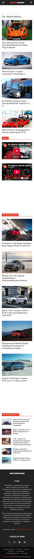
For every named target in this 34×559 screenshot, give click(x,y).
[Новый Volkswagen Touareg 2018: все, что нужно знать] (17, 365)
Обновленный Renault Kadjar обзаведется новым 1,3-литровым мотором (15, 345)
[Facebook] (9, 542)
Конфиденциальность (13, 553)
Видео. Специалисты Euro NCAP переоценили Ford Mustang (21, 431)
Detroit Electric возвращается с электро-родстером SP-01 (16, 131)
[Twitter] (19, 542)
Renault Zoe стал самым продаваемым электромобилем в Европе (14, 278)
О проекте (19, 549)
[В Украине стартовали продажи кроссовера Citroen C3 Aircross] (17, 230)
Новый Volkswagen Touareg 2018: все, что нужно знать (14, 379)
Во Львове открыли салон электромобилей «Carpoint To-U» (16, 103)
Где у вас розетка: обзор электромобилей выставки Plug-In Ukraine (15, 45)
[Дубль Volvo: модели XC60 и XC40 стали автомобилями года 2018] (17, 297)
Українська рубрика (9, 549)
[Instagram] (14, 542)
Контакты (11, 551)
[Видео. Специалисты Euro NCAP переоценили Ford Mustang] (6, 432)
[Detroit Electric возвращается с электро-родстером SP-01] (17, 118)
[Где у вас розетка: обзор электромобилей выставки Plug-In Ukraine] (17, 30)
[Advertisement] (17, 8)
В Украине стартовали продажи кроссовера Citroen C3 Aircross (16, 244)
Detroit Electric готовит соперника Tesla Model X (13, 72)
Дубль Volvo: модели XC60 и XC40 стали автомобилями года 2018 (15, 312)
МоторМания (7, 556)
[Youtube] (25, 542)
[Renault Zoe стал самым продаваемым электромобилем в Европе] (17, 262)
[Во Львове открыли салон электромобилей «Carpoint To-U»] (17, 88)
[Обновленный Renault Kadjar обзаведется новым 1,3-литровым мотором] (17, 331)
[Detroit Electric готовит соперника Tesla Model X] (17, 60)
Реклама (26, 549)
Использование (19, 551)
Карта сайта (24, 553)
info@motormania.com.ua (23, 529)
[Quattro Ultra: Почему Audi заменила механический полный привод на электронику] (6, 422)
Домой (4, 14)
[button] (31, 2)
